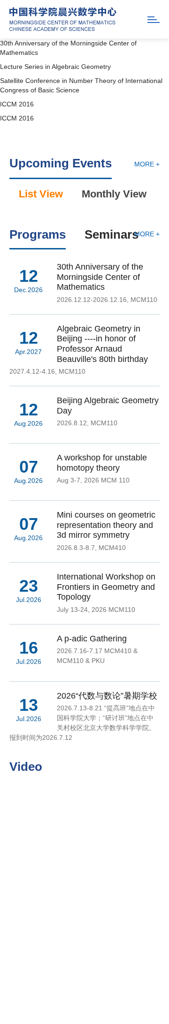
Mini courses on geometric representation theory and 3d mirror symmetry (106, 525)
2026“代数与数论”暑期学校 (107, 695)
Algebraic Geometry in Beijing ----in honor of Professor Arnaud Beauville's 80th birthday (102, 344)
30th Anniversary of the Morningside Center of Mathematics (100, 277)
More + (147, 164)
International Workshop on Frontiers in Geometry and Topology (106, 587)
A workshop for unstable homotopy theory (102, 463)
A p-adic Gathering (92, 638)
